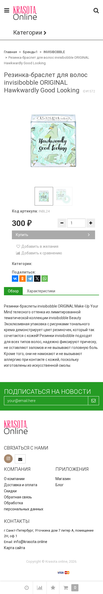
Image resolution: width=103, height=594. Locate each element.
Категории (27, 32)
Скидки (10, 491)
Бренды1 (30, 52)
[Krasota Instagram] (8, 458)
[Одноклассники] (22, 278)
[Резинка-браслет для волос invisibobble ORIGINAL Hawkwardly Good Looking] (53, 141)
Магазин (63, 479)
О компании (14, 479)
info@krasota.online (30, 542)
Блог (59, 485)
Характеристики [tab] (41, 291)
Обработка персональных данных (23, 506)
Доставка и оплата (20, 485)
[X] (37, 278)
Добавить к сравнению (41, 253)
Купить (22, 235)
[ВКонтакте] (15, 278)
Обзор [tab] (13, 291)
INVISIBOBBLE (54, 52)
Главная (10, 52)
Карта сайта (14, 548)
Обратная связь (18, 497)
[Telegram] (30, 278)
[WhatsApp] (44, 278)
